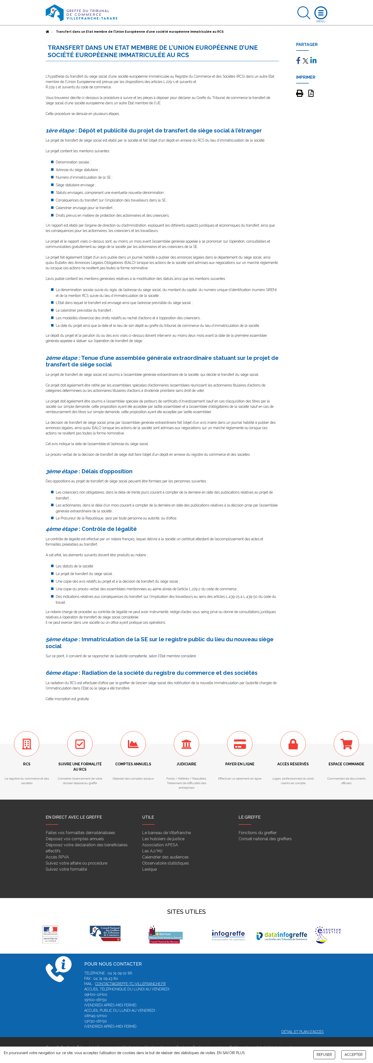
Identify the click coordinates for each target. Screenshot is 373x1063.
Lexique (149, 869)
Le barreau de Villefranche (166, 832)
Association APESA (160, 844)
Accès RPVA (57, 857)
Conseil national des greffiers (265, 838)
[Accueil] (47, 31)
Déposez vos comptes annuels (75, 838)
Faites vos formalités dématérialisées (80, 832)
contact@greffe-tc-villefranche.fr (130, 984)
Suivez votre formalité (66, 869)
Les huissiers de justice (163, 838)
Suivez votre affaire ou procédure (76, 863)
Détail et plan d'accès (302, 1032)
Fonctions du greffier (258, 832)
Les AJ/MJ (152, 851)
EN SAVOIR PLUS (231, 1053)
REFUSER (324, 1055)
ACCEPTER (354, 1055)
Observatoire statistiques (165, 863)
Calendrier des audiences (165, 857)
